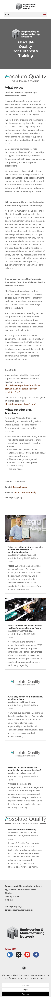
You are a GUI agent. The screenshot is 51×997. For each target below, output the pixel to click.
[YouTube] (27, 955)
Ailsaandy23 (16, 555)
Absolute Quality (15, 558)
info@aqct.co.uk (19, 487)
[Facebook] (36, 955)
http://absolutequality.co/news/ (20, 404)
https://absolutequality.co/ (27, 492)
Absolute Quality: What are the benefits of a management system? (24, 769)
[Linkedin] (10, 955)
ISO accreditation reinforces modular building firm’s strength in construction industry (25, 549)
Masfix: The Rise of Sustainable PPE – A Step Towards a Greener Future (25, 627)
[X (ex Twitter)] (19, 955)
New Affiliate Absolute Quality (22, 829)
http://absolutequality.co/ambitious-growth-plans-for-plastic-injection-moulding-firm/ (22, 388)
